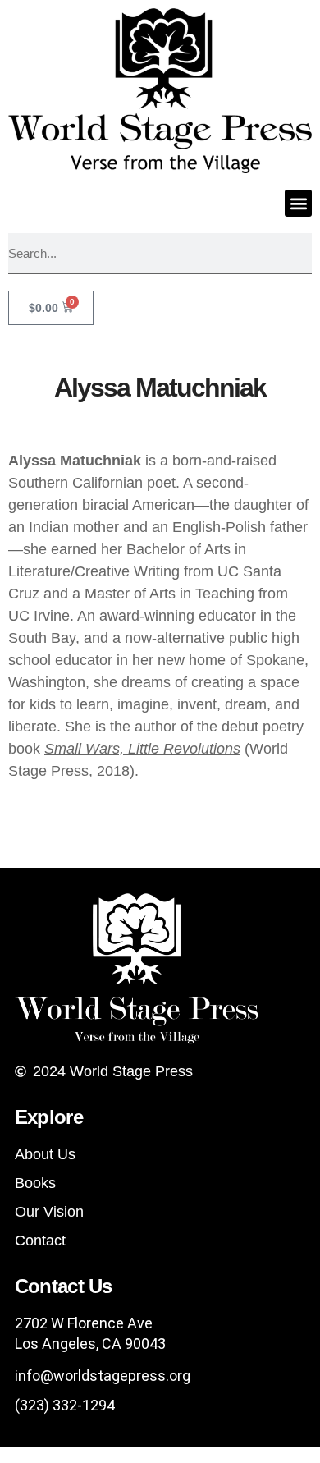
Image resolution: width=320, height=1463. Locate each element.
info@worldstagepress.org (102, 1375)
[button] (298, 203)
